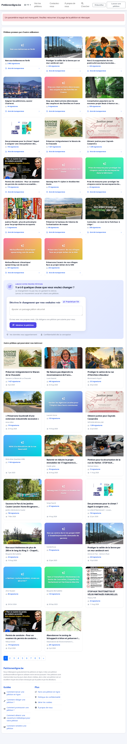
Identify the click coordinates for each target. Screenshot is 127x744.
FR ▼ (29, 5)
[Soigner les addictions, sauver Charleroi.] (22, 95)
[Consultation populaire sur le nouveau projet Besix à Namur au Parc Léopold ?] (104, 95)
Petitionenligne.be (11, 5)
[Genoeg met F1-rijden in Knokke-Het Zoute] (64, 176)
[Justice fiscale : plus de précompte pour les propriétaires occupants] (22, 216)
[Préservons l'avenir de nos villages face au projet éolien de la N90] (64, 257)
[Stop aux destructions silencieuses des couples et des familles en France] (64, 95)
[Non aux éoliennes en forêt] (22, 53)
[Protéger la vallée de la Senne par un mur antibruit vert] (64, 55)
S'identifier (99, 5)
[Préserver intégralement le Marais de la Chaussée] (64, 136)
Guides (7, 687)
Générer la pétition (25, 325)
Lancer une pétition (116, 5)
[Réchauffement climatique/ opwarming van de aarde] (22, 256)
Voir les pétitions (38, 4)
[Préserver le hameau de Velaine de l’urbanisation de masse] (64, 216)
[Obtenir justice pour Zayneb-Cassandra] (104, 135)
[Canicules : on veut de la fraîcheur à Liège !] (104, 216)
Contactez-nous (54, 4)
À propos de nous (70, 4)
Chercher (85, 6)
